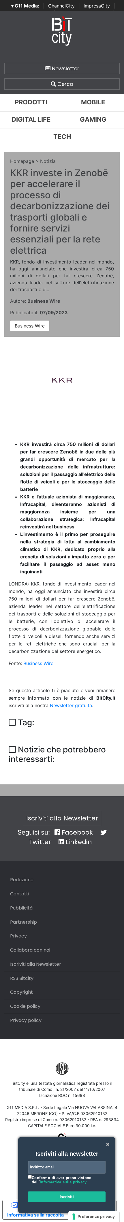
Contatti (19, 893)
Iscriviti (67, 1197)
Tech (62, 136)
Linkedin (78, 841)
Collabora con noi (30, 950)
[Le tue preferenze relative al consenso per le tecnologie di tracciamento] (93, 1216)
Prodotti (31, 102)
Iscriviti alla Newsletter (62, 818)
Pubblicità (21, 908)
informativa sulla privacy (63, 1182)
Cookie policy (25, 1006)
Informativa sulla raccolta (35, 1215)
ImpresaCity (97, 6)
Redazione (21, 879)
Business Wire (30, 326)
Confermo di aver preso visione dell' (61, 1180)
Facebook (76, 832)
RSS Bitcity (21, 978)
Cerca (64, 84)
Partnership (23, 922)
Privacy (18, 936)
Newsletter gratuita (71, 705)
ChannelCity (61, 6)
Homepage (22, 161)
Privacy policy (26, 1020)
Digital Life (31, 119)
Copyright (21, 992)
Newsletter (64, 68)
